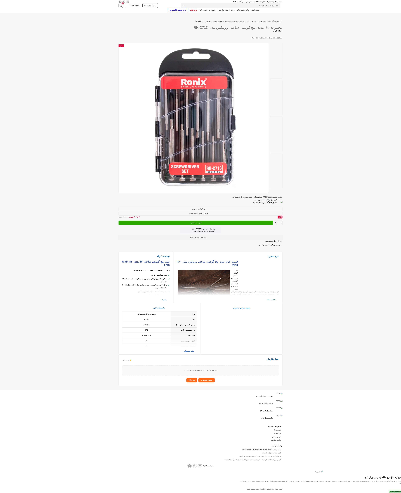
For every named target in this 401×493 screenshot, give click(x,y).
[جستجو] (183, 5)
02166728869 (257, 449)
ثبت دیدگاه (192, 380)
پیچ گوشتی (257, 21)
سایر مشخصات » (188, 351)
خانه (281, 21)
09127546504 (246, 449)
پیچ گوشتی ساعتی (245, 21)
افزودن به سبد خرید (196, 222)
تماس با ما (277, 430)
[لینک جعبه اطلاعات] (200, 202)
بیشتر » (164, 299)
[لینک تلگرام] (120, 1)
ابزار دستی (266, 21)
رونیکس (256, 197)
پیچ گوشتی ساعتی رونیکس (263, 200)
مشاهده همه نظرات (206, 380)
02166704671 (134, 5)
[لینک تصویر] (319, 472)
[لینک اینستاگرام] (127, 1)
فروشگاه (275, 21)
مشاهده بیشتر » (271, 299)
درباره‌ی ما (277, 433)
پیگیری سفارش (276, 440)
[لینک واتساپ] (123, 1)
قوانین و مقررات (275, 437)
